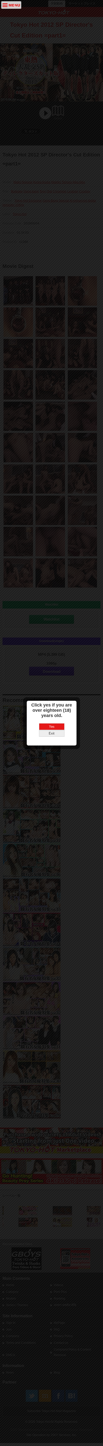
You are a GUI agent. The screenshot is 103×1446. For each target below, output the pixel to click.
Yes (51, 726)
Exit (51, 733)
